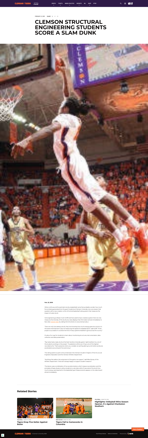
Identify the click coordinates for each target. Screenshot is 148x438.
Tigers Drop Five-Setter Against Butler (32, 423)
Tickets (60, 3)
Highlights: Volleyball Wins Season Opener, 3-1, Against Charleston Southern (111, 404)
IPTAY (94, 3)
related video (55, 322)
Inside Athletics (69, 3)
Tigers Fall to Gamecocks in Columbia (69, 423)
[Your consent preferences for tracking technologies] (2, 435)
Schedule (125, 3)
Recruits (79, 3)
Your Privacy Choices (101, 433)
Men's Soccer (59, 419)
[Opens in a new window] (130, 3)
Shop (89, 3)
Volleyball (20, 419)
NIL (85, 3)
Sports (54, 3)
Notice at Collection (112, 433)
